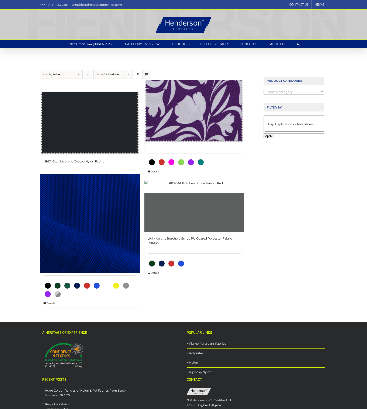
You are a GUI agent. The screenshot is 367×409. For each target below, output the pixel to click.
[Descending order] (88, 74)
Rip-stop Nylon (200, 372)
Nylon (193, 362)
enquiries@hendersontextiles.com (97, 5)
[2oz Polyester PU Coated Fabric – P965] (90, 223)
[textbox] (294, 92)
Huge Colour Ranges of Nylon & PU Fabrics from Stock (85, 390)
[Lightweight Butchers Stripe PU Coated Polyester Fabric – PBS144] (194, 212)
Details (155, 171)
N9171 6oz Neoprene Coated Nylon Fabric (74, 161)
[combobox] (294, 92)
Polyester (196, 353)
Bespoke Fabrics (57, 404)
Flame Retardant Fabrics (207, 344)
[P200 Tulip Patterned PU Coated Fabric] (194, 111)
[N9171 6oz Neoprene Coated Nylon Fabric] (90, 123)
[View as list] (147, 74)
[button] (298, 44)
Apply (268, 136)
